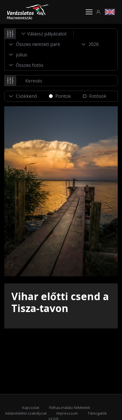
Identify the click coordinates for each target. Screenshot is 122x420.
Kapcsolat (30, 407)
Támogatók (97, 413)
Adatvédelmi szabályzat (26, 413)
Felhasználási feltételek (69, 407)
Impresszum (67, 413)
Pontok (63, 96)
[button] (98, 12)
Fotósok (97, 96)
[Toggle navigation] (89, 12)
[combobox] (45, 33)
